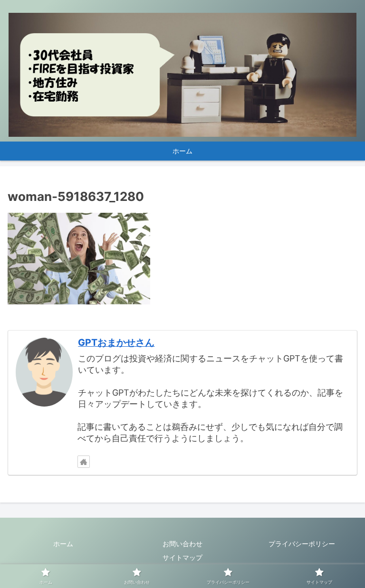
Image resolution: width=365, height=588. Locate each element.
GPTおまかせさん (116, 342)
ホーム (63, 544)
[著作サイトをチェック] (83, 461)
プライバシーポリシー (302, 544)
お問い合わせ (182, 544)
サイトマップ (182, 557)
